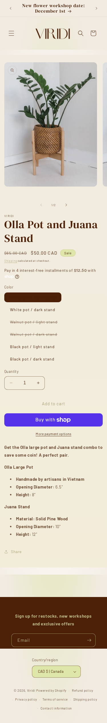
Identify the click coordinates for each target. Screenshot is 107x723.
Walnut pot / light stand (36, 323)
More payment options (53, 434)
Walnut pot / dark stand (36, 335)
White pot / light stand (33, 297)
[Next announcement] (96, 8)
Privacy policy (26, 699)
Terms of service (55, 699)
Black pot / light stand (32, 346)
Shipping (10, 260)
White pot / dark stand (32, 309)
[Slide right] (66, 205)
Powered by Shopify (51, 690)
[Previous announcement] (10, 8)
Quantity (11, 371)
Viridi (31, 690)
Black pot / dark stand (32, 358)
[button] (11, 33)
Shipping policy (85, 699)
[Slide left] (41, 205)
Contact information (56, 708)
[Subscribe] (89, 640)
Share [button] (16, 551)
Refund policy (82, 690)
